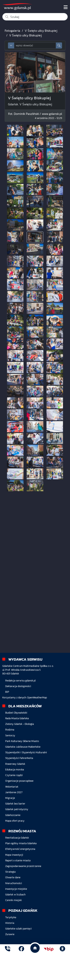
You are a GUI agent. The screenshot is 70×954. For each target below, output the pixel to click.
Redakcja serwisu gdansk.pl (20, 680)
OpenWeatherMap (37, 697)
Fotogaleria (12, 30)
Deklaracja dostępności (18, 686)
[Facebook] (21, 949)
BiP (7, 692)
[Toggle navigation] (66, 7)
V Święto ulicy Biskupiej (41, 30)
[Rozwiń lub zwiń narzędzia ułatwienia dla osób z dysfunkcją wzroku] (62, 949)
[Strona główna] (7, 949)
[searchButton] (59, 45)
